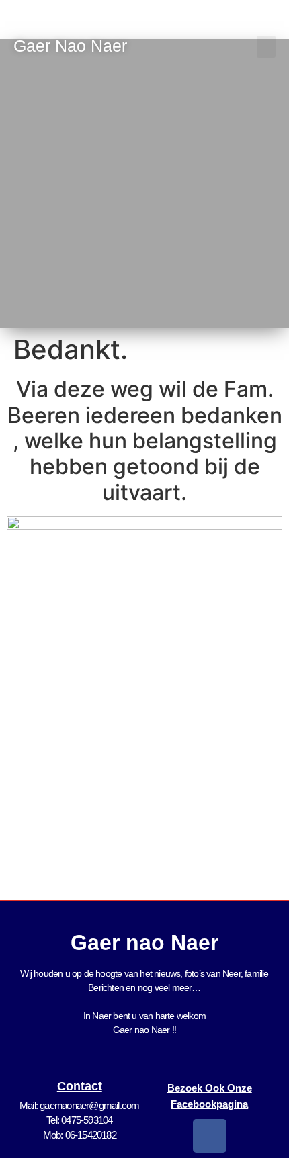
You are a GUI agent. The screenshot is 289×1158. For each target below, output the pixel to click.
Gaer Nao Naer (72, 45)
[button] (266, 47)
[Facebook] (209, 1136)
